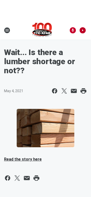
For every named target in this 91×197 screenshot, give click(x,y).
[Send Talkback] (73, 30)
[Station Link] (42, 30)
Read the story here (23, 159)
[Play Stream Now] (83, 30)
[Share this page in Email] (73, 90)
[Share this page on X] (64, 90)
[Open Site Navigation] (7, 30)
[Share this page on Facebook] (54, 90)
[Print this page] (83, 90)
